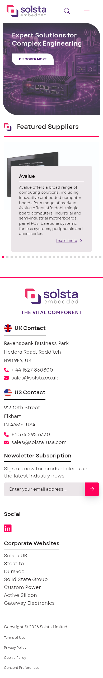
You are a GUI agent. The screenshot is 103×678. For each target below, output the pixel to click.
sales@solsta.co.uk (34, 378)
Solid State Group (26, 579)
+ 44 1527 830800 (32, 370)
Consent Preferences (22, 667)
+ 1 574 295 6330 (30, 434)
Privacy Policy (15, 647)
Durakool (15, 571)
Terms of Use (14, 637)
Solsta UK (15, 556)
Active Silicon (20, 595)
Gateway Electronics (29, 603)
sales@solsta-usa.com (39, 442)
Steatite (14, 564)
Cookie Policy (15, 657)
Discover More (32, 59)
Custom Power (22, 587)
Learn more (66, 241)
